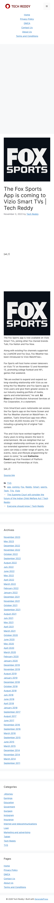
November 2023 (12, 537)
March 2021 (10, 631)
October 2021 (10, 605)
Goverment (9, 807)
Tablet (7, 836)
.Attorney (8, 794)
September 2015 (12, 737)
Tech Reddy (10, 841)
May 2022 (9, 575)
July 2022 (9, 567)
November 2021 (12, 601)
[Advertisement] (27, 73)
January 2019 (10, 678)
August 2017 (10, 716)
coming (15, 487)
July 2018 (8, 695)
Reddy (28, 487)
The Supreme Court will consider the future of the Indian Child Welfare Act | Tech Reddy (26, 498)
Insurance (9, 819)
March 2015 (10, 746)
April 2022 (9, 580)
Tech (6, 491)
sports (44, 487)
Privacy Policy (27, 19)
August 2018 (10, 690)
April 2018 (9, 703)
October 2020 (11, 635)
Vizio (17, 491)
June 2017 (9, 720)
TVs (12, 491)
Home (27, 15)
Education (9, 802)
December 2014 (12, 750)
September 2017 (12, 712)
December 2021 (12, 597)
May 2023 (9, 541)
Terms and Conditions (27, 36)
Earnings (8, 798)
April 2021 (9, 626)
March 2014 (10, 759)
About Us (27, 32)
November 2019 (12, 669)
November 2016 (12, 725)
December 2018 (12, 682)
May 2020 (9, 644)
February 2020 (11, 656)
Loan (6, 828)
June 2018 (9, 699)
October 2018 (10, 686)
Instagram (9, 815)
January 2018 (10, 707)
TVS (9, 483)
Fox (22, 487)
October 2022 (11, 554)
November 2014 (12, 754)
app (9, 487)
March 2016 (10, 733)
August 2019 (10, 673)
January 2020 (11, 661)
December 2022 (12, 545)
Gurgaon (8, 811)
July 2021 (8, 618)
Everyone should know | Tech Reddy (25, 506)
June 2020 (9, 639)
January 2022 (11, 592)
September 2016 (12, 729)
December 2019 (12, 665)
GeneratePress (41, 899)
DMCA (27, 23)
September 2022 (12, 558)
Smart (36, 487)
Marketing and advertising (17, 832)
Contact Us (27, 27)
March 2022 (10, 584)
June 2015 (9, 742)
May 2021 (9, 622)
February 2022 (11, 588)
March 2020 (10, 652)
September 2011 (12, 763)
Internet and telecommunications (20, 824)
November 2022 (12, 550)
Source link (9, 475)
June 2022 (9, 571)
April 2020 (9, 648)
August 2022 (10, 562)
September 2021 (12, 609)
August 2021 (10, 614)
